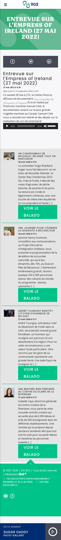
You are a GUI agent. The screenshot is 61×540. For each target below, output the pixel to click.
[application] (30, 126)
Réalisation (12, 474)
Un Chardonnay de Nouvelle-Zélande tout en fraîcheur (37, 156)
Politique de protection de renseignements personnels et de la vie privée (26, 480)
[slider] (52, 126)
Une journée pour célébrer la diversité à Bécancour (37, 229)
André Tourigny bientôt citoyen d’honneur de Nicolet (35, 313)
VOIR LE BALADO (32, 212)
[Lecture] (7, 126)
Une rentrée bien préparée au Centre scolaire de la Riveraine (36, 391)
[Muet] (45, 126)
